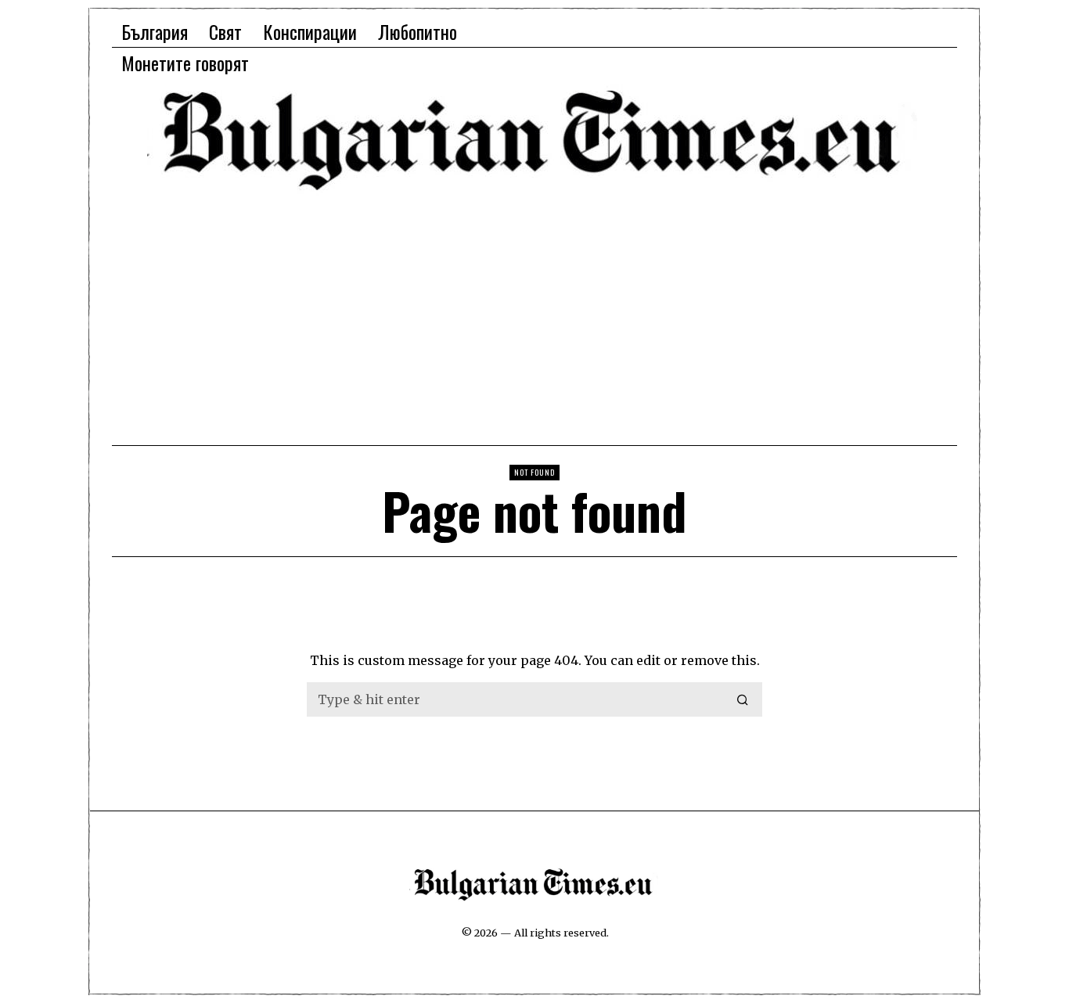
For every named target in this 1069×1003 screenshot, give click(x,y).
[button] (743, 699)
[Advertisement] (534, 316)
